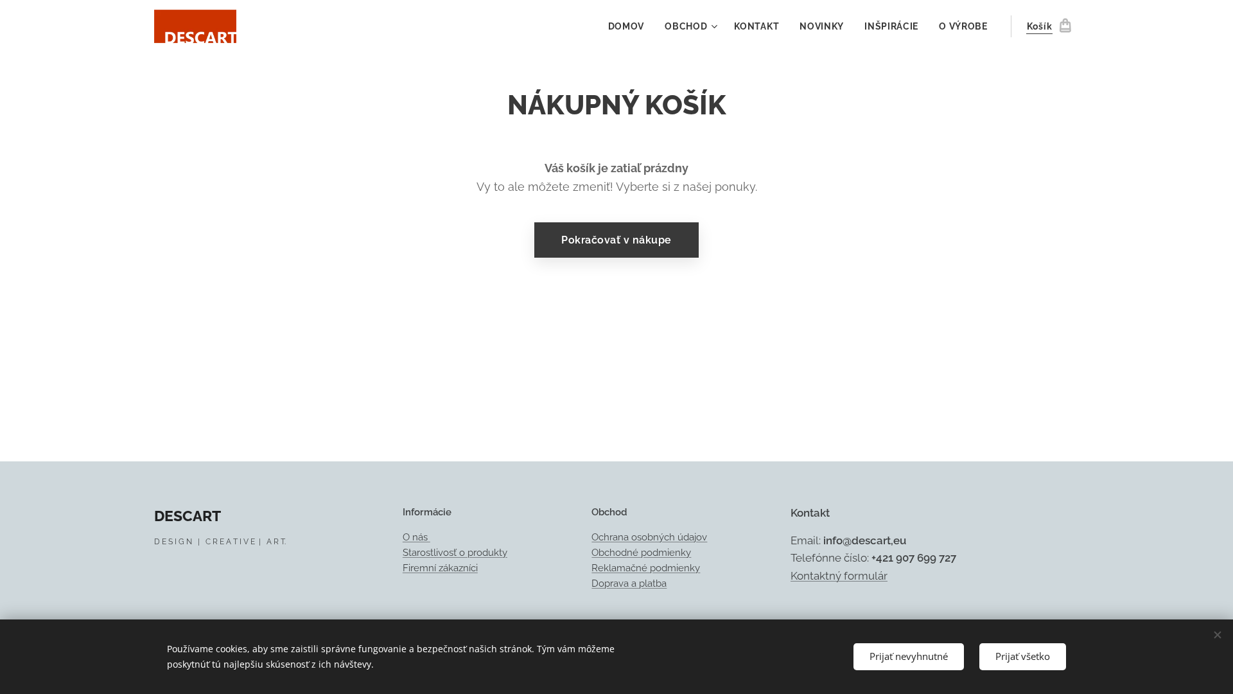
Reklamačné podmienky (645, 568)
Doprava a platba (629, 583)
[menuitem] (630, 26)
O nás (416, 537)
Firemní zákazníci (440, 568)
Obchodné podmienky (641, 552)
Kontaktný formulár (839, 575)
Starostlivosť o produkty (455, 552)
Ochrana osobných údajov (649, 537)
